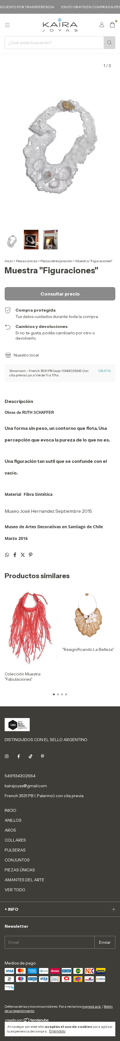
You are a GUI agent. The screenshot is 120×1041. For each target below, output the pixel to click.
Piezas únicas (26, 261)
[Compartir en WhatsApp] (7, 555)
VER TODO (15, 889)
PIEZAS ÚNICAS (20, 870)
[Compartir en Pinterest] (30, 555)
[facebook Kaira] (19, 756)
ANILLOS (13, 820)
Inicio (9, 261)
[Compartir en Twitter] (23, 555)
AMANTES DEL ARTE (25, 879)
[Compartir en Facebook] (15, 555)
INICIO (10, 810)
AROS (10, 830)
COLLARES (15, 840)
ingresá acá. (91, 1006)
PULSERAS (15, 850)
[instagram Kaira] (7, 756)
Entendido (57, 1031)
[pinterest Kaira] (42, 756)
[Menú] (7, 25)
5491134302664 (20, 775)
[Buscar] (109, 42)
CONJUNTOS (17, 860)
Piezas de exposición (56, 261)
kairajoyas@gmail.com (26, 785)
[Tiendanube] (27, 1021)
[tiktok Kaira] (31, 756)
